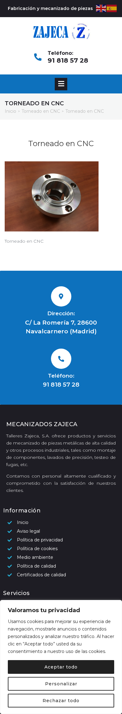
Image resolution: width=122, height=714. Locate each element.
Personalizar (61, 684)
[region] (61, 657)
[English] (101, 8)
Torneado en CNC (41, 111)
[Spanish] (112, 8)
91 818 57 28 (68, 60)
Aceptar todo (61, 667)
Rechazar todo (61, 700)
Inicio (10, 111)
